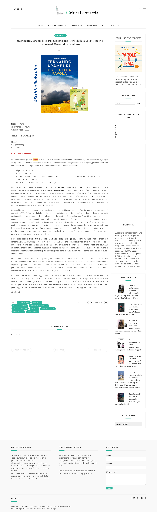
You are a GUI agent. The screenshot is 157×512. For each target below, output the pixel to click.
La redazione (76, 25)
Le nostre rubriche (55, 25)
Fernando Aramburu (39, 305)
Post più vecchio (97, 350)
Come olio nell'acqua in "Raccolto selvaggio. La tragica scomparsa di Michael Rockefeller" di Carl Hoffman (127, 291)
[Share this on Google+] (96, 302)
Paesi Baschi (18, 312)
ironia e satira (48, 309)
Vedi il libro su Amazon (21, 153)
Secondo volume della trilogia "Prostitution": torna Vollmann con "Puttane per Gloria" (128, 309)
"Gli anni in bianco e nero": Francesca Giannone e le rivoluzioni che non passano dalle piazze (128, 327)
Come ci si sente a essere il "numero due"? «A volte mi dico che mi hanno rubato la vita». (128, 361)
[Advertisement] (128, 180)
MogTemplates (31, 506)
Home (40, 25)
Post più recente (22, 350)
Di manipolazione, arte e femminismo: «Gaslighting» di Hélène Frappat (128, 345)
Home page (59, 350)
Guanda (34, 309)
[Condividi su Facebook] (87, 302)
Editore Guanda (19, 305)
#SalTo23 (36, 302)
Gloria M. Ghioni (20, 309)
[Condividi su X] (92, 302)
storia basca (33, 312)
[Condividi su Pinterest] (101, 302)
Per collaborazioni (95, 25)
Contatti (113, 25)
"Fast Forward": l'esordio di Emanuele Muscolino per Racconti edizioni (128, 399)
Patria (35, 159)
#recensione (60, 35)
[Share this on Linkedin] (106, 302)
